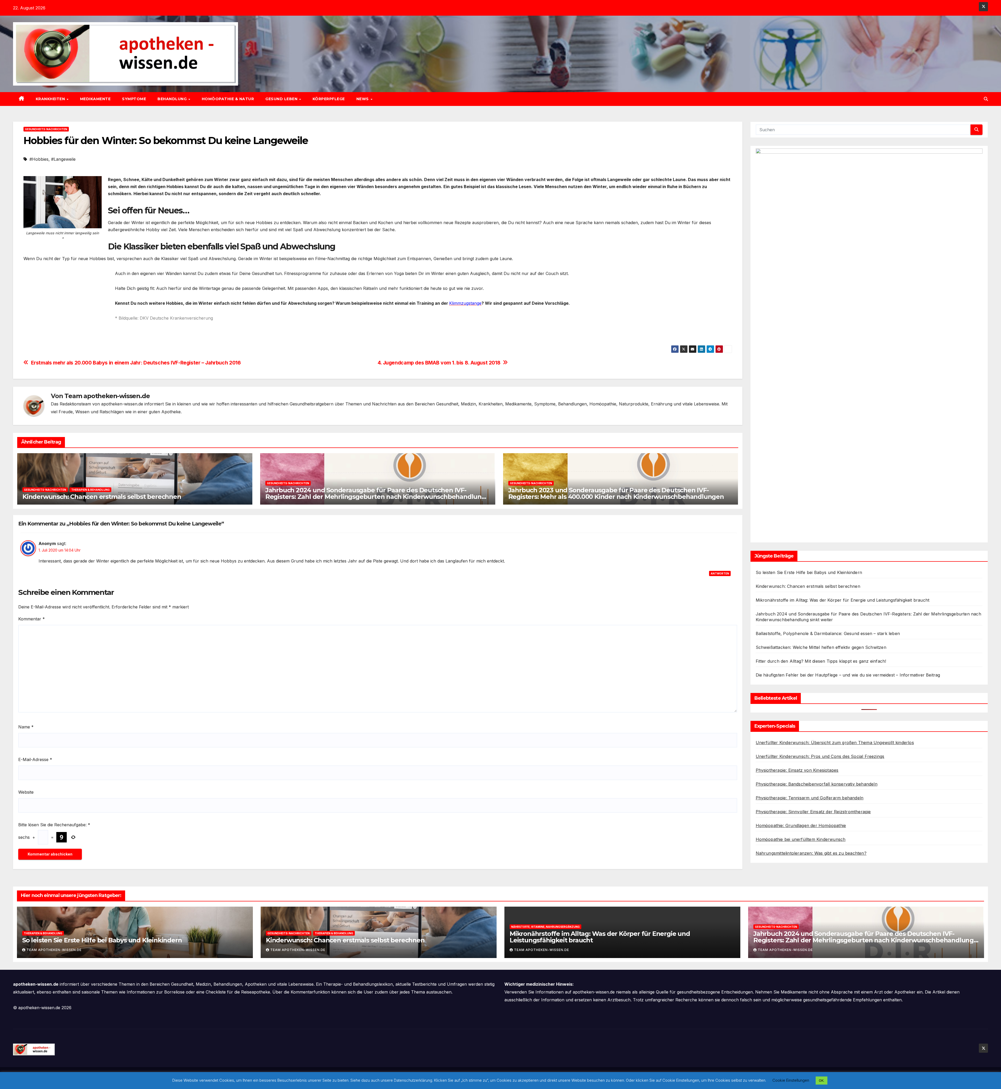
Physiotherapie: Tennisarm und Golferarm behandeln (810, 797)
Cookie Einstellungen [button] (790, 1080)
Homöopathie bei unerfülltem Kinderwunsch (801, 839)
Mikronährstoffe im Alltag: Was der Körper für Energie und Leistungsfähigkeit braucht (843, 600)
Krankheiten (51, 99)
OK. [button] (821, 1080)
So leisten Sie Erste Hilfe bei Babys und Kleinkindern (809, 572)
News (363, 99)
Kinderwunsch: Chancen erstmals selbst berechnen (101, 496)
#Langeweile (63, 159)
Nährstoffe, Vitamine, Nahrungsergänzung (545, 926)
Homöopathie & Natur (228, 99)
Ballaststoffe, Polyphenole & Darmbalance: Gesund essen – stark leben (828, 633)
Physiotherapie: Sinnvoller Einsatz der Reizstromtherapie (813, 811)
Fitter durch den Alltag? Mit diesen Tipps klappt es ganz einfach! (821, 661)
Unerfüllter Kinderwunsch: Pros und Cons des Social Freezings (820, 756)
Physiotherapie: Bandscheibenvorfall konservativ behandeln (816, 784)
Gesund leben (282, 99)
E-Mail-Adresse (35, 759)
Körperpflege (329, 99)
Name (26, 726)
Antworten (720, 573)
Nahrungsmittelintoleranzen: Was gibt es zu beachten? (811, 853)
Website (26, 792)
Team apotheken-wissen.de (107, 396)
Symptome (134, 99)
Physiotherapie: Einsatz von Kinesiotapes (797, 770)
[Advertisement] (67, 306)
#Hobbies (38, 159)
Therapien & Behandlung (90, 489)
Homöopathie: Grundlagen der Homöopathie (801, 825)
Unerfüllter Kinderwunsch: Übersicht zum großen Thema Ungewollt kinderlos (835, 742)
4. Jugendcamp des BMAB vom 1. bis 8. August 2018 (439, 363)
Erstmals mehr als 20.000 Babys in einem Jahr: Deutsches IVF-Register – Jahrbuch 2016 (136, 363)
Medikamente (95, 99)
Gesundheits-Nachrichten (46, 129)
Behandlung (172, 99)
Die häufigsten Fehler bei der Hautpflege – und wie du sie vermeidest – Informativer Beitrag (848, 675)
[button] (986, 98)
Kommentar (31, 618)
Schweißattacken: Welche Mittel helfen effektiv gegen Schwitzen (821, 647)
